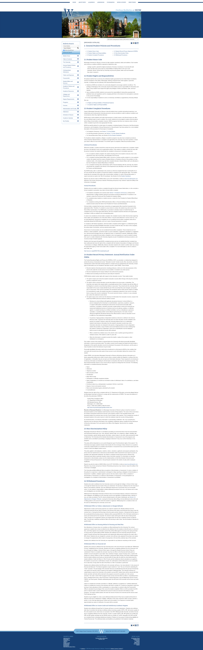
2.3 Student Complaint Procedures (95, 55)
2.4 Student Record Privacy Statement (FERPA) (126, 51)
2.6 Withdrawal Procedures (120, 55)
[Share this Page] (133, 43)
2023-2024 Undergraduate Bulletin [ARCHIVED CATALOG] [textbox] (120, 39)
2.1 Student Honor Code (93, 51)
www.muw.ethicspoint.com (131, 178)
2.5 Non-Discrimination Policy (121, 53)
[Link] (70, 12)
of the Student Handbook (115, 135)
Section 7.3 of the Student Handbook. (116, 133)
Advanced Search (67, 52)
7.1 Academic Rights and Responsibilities (97, 104)
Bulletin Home (66, 55)
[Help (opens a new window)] (138, 43)
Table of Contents (67, 59)
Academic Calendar (68, 118)
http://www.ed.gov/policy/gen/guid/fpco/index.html (99, 407)
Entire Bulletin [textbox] (67, 46)
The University (66, 62)
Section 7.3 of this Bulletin (108, 131)
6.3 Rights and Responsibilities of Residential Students (100, 102)
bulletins (83, 648)
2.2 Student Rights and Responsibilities (96, 53)
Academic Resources (68, 91)
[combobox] (123, 39)
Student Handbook (126, 176)
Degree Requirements (68, 99)
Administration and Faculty (69, 108)
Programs (65, 102)
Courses (65, 105)
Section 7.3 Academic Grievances (118, 192)
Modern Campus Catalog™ (117, 648)
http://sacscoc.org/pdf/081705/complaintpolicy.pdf (96, 251)
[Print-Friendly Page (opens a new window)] (136, 43)
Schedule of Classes (68, 114)
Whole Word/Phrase (69, 50)
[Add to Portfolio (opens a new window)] (131, 43)
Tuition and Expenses (68, 75)
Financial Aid (66, 78)
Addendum (66, 111)
